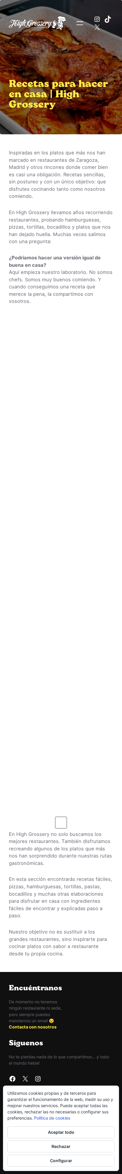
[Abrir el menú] (80, 23)
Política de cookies (52, 1117)
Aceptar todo (61, 1132)
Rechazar (61, 1146)
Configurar (61, 1160)
